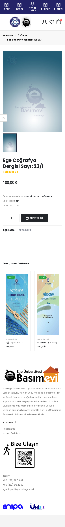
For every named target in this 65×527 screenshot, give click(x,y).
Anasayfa (8, 35)
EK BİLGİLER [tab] (25, 230)
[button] (58, 21)
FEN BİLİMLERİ (43, 339)
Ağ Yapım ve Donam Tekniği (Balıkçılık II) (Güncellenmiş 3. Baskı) (17, 342)
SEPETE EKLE (37, 218)
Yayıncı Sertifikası (12, 433)
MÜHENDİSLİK (11, 339)
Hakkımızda (9, 428)
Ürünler (22, 35)
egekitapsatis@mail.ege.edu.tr (19, 489)
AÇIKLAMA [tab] (9, 230)
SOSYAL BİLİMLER (30, 196)
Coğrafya (46, 196)
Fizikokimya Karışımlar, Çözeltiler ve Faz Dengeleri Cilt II (48, 342)
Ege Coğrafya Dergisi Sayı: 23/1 (24, 40)
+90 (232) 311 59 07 (13, 480)
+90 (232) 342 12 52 (13, 484)
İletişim (6, 475)
